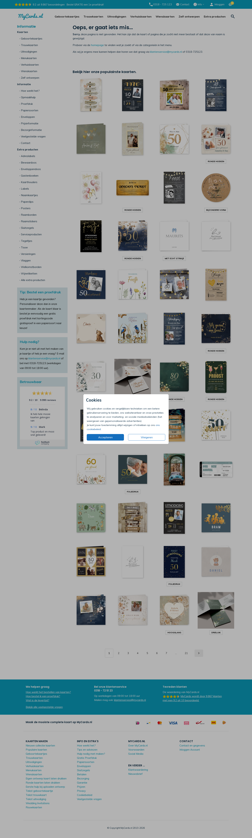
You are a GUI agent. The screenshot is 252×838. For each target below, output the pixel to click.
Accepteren (105, 437)
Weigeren (147, 437)
